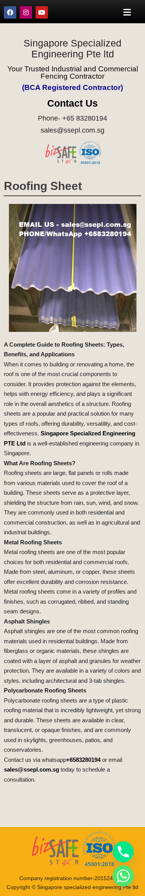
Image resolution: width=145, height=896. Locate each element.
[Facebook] (10, 12)
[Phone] (123, 851)
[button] (127, 12)
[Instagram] (26, 12)
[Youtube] (42, 12)
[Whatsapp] (123, 875)
